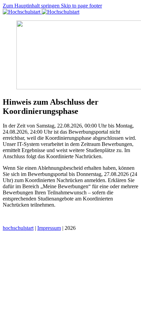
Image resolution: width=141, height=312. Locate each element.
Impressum (49, 228)
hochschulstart (18, 228)
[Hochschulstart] (41, 12)
